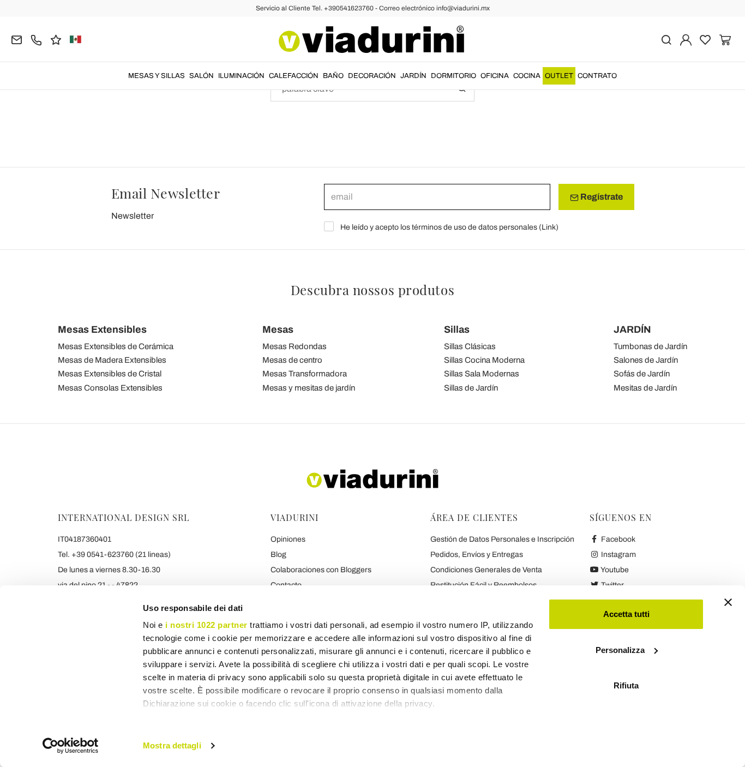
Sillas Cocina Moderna (484, 360)
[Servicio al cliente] (36, 39)
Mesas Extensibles (102, 329)
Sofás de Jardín (642, 373)
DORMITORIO (453, 76)
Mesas (277, 329)
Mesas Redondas (294, 346)
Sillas (457, 329)
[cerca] (666, 39)
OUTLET (559, 76)
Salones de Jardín (646, 360)
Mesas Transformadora (304, 373)
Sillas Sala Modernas (481, 373)
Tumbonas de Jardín (650, 346)
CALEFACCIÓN (294, 76)
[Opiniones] (56, 39)
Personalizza (620, 650)
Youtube (614, 570)
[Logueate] (686, 39)
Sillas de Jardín (471, 388)
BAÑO (333, 76)
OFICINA (494, 76)
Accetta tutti (626, 614)
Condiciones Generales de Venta (486, 570)
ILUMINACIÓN (241, 76)
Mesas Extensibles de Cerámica (115, 346)
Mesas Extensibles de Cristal (109, 373)
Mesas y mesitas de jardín (308, 388)
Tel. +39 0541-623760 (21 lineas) (114, 554)
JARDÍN (413, 76)
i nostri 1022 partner (206, 625)
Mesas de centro (292, 360)
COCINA (526, 76)
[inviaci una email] (16, 39)
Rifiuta (626, 685)
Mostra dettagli (172, 745)
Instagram (617, 554)
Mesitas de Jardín (645, 388)
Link (549, 227)
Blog (278, 554)
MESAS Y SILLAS (156, 76)
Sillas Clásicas (470, 346)
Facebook (617, 539)
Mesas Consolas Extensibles (110, 388)
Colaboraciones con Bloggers (321, 570)
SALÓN (201, 76)
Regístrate (601, 196)
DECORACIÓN (372, 76)
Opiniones (288, 539)
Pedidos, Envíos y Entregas (476, 554)
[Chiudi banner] (728, 602)
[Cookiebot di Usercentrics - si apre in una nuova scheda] (70, 746)
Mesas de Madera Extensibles (112, 360)
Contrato (597, 76)
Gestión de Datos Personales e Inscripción (502, 539)
